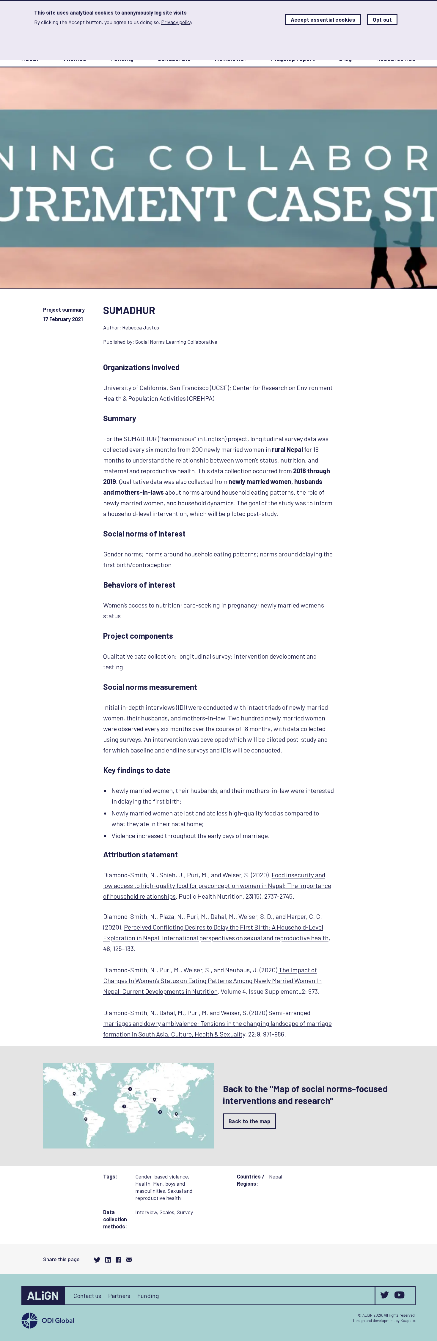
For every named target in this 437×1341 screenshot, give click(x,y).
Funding (148, 1295)
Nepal (275, 1176)
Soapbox (408, 1320)
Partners (119, 1295)
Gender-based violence (161, 1176)
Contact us (87, 1295)
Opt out (382, 19)
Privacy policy (176, 22)
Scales (167, 1212)
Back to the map (249, 1121)
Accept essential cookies (323, 19)
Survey (185, 1212)
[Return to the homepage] (43, 1295)
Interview (146, 1212)
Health (142, 1183)
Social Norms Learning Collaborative (176, 341)
